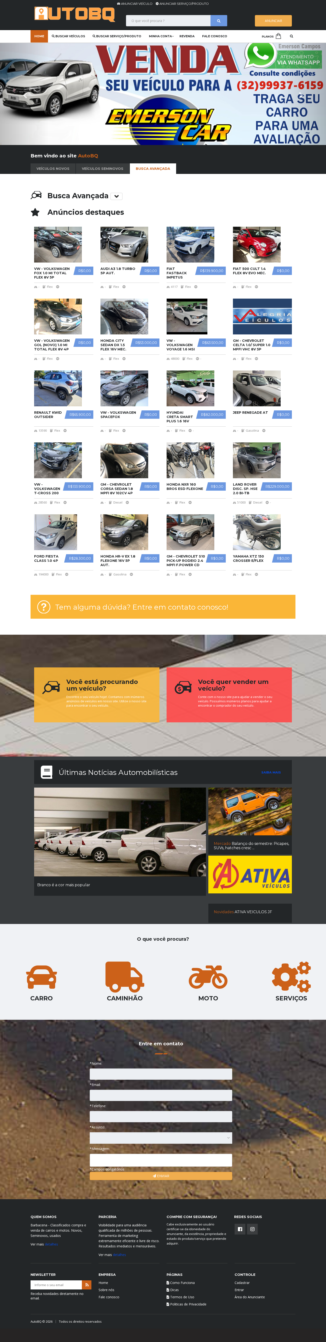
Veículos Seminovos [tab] (102, 168)
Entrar (239, 1290)
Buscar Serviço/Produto (118, 36)
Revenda (187, 36)
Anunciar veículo (136, 3)
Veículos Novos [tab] (53, 168)
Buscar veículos (70, 36)
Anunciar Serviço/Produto (184, 3)
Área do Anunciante (250, 1297)
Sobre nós (106, 1290)
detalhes (51, 1244)
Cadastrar (242, 1282)
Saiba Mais (271, 772)
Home (39, 36)
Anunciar (273, 20)
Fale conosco (214, 36)
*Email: (95, 1084)
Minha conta (160, 36)
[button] (24, 94)
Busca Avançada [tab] (153, 168)
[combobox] (161, 1138)
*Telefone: (98, 1106)
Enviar (162, 1176)
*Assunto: (97, 1127)
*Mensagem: (100, 1148)
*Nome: (96, 1063)
